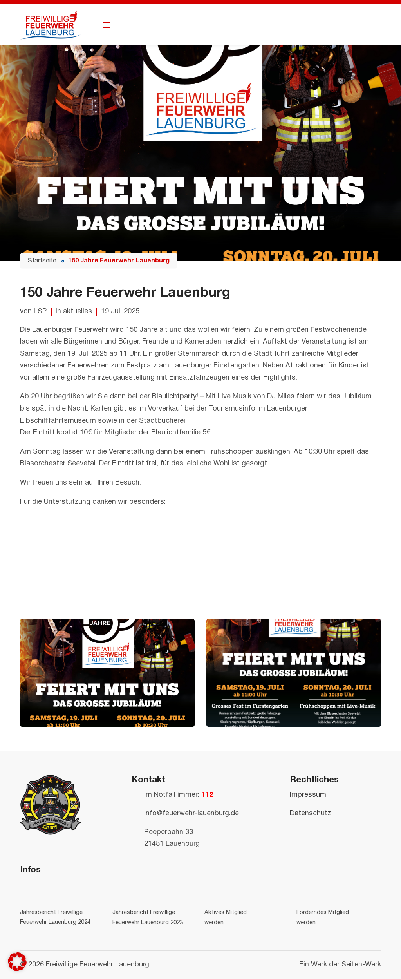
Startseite (42, 260)
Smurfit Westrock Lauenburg (66, 557)
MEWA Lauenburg (49, 521)
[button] (17, 962)
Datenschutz (310, 813)
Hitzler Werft (40, 604)
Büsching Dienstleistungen (63, 580)
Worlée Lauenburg (49, 533)
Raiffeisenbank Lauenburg (62, 544)
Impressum (308, 795)
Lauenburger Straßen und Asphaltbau (80, 593)
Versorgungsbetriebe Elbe (62, 569)
